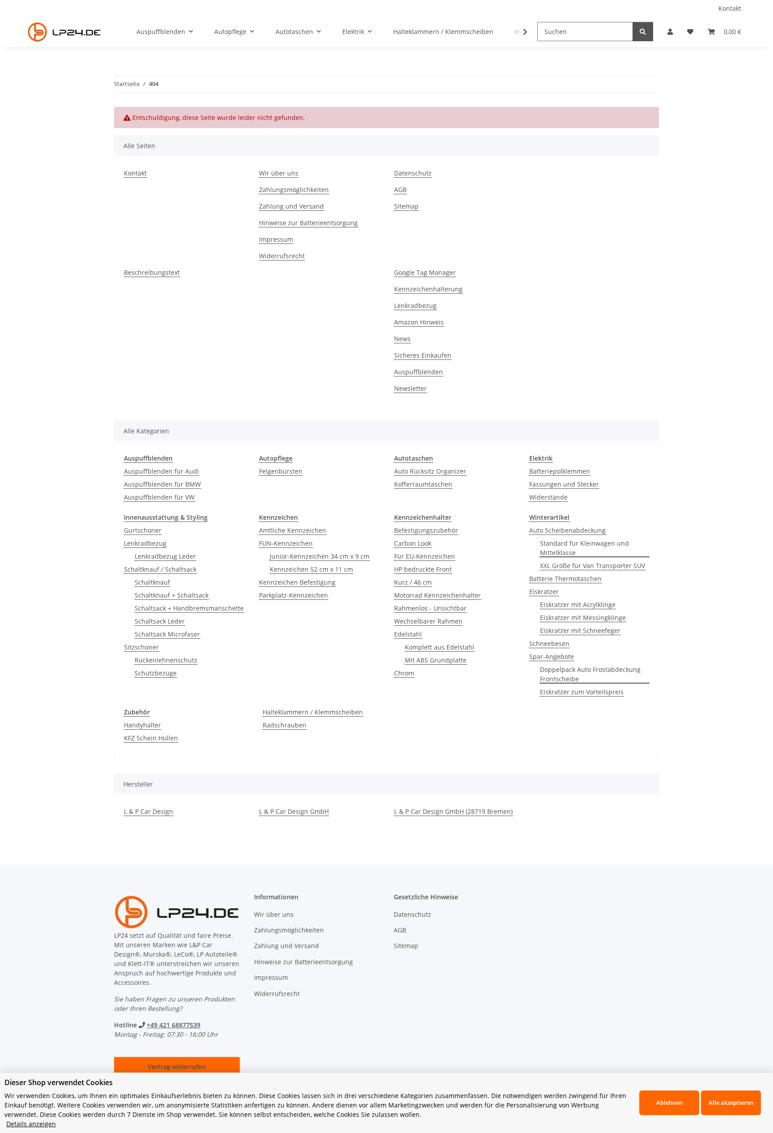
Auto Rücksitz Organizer (430, 471)
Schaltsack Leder (160, 621)
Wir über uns (278, 173)
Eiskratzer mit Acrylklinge (578, 604)
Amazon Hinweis (419, 322)
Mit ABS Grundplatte (436, 660)
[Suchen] (643, 31)
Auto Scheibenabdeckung (567, 530)
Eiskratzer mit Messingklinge (583, 617)
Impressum (276, 239)
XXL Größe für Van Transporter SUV (592, 565)
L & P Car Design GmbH (294, 811)
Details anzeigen (31, 1124)
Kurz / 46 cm (413, 582)
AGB (400, 189)
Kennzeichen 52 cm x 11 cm (311, 569)
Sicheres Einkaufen (422, 355)
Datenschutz (413, 173)
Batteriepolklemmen (559, 471)
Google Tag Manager (425, 272)
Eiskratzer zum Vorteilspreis (582, 692)
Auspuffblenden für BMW (162, 484)
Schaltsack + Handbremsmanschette (189, 608)
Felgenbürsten (280, 471)
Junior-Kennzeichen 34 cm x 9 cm (320, 556)
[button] (670, 31)
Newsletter (410, 388)
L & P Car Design (148, 811)
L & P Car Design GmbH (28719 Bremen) (453, 811)
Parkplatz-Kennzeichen (293, 595)
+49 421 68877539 (173, 1025)
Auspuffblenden (418, 372)
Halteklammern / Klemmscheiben (313, 712)
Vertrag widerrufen (177, 1066)
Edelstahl (408, 634)
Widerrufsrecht (282, 256)
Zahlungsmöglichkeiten (294, 189)
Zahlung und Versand (291, 206)
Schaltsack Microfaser (167, 634)
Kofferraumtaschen (423, 484)
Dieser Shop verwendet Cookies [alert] (58, 1082)
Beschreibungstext (152, 272)
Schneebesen (549, 643)
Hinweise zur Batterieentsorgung (308, 222)
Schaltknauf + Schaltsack (171, 595)
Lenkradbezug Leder (165, 556)
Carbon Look (412, 543)
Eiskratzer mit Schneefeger (580, 630)
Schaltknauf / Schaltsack (160, 569)
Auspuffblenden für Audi (161, 471)
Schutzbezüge (156, 673)
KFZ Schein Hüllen (151, 738)
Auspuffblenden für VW (159, 497)
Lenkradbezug (415, 305)
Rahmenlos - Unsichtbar (430, 608)
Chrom (404, 673)
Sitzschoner (141, 647)
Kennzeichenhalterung (428, 289)
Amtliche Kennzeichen (292, 530)
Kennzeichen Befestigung (297, 582)
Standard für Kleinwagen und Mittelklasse (584, 548)
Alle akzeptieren (731, 1103)
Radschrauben (284, 725)
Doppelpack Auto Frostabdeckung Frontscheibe (590, 674)
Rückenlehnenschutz (166, 660)
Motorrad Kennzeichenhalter (437, 595)
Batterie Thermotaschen (565, 578)
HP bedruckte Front (423, 569)
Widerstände (548, 497)
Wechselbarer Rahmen (428, 621)
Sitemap (406, 206)
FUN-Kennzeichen (286, 543)
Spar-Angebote (551, 656)
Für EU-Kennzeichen (424, 556)
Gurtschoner (142, 530)
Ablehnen (669, 1103)
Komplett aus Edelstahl (439, 647)
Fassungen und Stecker (564, 484)
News (402, 338)
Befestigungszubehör (426, 530)
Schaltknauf (152, 582)
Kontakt (729, 8)
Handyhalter (142, 725)
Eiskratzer (544, 591)
